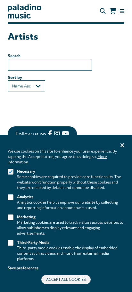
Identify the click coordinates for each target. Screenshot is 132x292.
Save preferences (23, 268)
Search (14, 55)
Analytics (25, 196)
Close (122, 145)
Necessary (26, 171)
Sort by (15, 77)
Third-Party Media (33, 242)
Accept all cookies (66, 279)
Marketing (26, 217)
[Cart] (113, 11)
